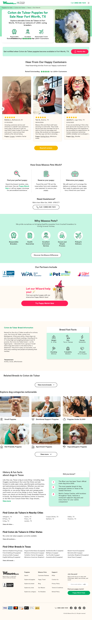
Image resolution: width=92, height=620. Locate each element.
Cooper (12, 136)
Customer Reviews (43, 575)
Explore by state (29, 587)
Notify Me (81, 51)
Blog (39, 583)
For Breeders (42, 591)
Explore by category (30, 591)
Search (26, 575)
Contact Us (55, 579)
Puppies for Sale (7, 7)
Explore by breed (29, 583)
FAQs (53, 575)
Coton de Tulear (19, 7)
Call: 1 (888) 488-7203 (47, 207)
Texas (29, 7)
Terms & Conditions (57, 587)
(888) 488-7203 (78, 3)
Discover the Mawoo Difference (46, 255)
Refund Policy (56, 591)
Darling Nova (45, 136)
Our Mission (41, 587)
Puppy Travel (41, 579)
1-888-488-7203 (62, 608)
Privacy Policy (56, 583)
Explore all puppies (29, 579)
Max (72, 136)
